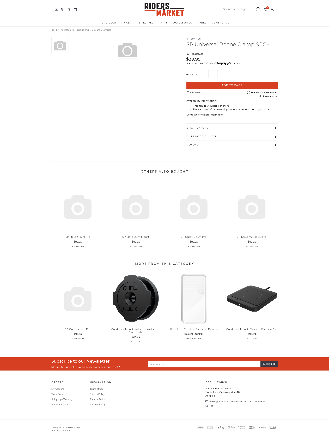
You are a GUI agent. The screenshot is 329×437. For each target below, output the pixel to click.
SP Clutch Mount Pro (193, 236)
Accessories (182, 22)
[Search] (257, 9)
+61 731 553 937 (257, 401)
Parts (163, 22)
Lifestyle (146, 22)
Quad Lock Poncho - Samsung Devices (193, 329)
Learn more (236, 63)
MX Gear (127, 22)
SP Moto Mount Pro (77, 236)
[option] (127, 50)
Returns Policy (97, 399)
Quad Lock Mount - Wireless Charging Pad (251, 329)
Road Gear (108, 22)
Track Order (57, 394)
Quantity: (192, 74)
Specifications (197, 127)
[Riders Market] (164, 9)
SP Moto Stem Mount (135, 236)
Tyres (202, 22)
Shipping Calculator (202, 136)
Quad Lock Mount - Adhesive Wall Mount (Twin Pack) (135, 330)
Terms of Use (96, 388)
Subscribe (269, 364)
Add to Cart (232, 85)
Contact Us (220, 22)
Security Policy (97, 404)
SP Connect (194, 39)
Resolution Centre (60, 404)
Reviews (192, 144)
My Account (57, 388)
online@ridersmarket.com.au (225, 401)
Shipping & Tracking (61, 399)
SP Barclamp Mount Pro (252, 236)
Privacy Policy (97, 394)
